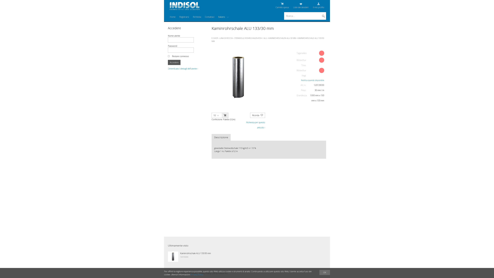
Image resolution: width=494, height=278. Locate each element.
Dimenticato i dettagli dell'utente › (183, 68)
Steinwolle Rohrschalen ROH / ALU (250, 38)
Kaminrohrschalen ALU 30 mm (282, 38)
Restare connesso (180, 56)
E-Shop (215, 38)
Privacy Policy (197, 274)
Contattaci (209, 16)
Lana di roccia (226, 38)
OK (324, 272)
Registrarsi (184, 16)
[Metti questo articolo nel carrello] (225, 115)
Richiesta (197, 16)
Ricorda (256, 115)
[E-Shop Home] (184, 6)
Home (172, 16)
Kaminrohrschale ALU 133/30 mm (195, 253)
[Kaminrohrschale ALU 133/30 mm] (173, 256)
